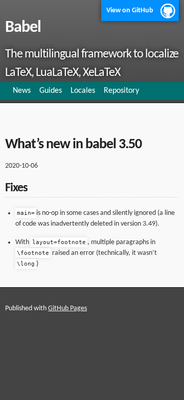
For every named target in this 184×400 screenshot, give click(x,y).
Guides (50, 91)
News (22, 91)
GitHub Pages (67, 308)
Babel (23, 27)
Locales (83, 91)
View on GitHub (129, 10)
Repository (121, 91)
